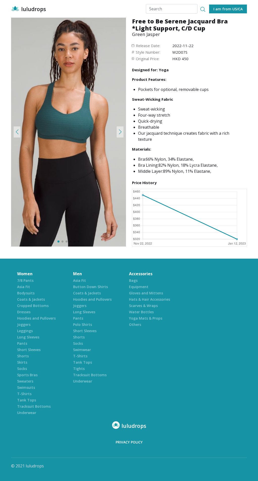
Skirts (22, 362)
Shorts (23, 356)
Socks (22, 368)
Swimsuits (26, 387)
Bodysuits (26, 293)
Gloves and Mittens (146, 293)
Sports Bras (27, 374)
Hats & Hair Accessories (149, 299)
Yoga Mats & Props (145, 318)
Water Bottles (141, 312)
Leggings (25, 330)
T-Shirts (24, 393)
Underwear (26, 412)
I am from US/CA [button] (228, 9)
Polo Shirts (82, 324)
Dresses (23, 312)
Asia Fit (23, 286)
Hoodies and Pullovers (36, 318)
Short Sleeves (29, 349)
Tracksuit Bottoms (34, 406)
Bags (133, 280)
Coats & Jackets (31, 299)
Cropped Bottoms (33, 305)
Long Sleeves (28, 337)
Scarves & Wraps (143, 305)
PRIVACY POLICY (129, 442)
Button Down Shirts (90, 286)
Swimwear (82, 349)
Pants (22, 343)
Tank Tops (26, 400)
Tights (79, 368)
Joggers (23, 324)
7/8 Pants (25, 280)
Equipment (138, 286)
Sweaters (25, 381)
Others (135, 324)
